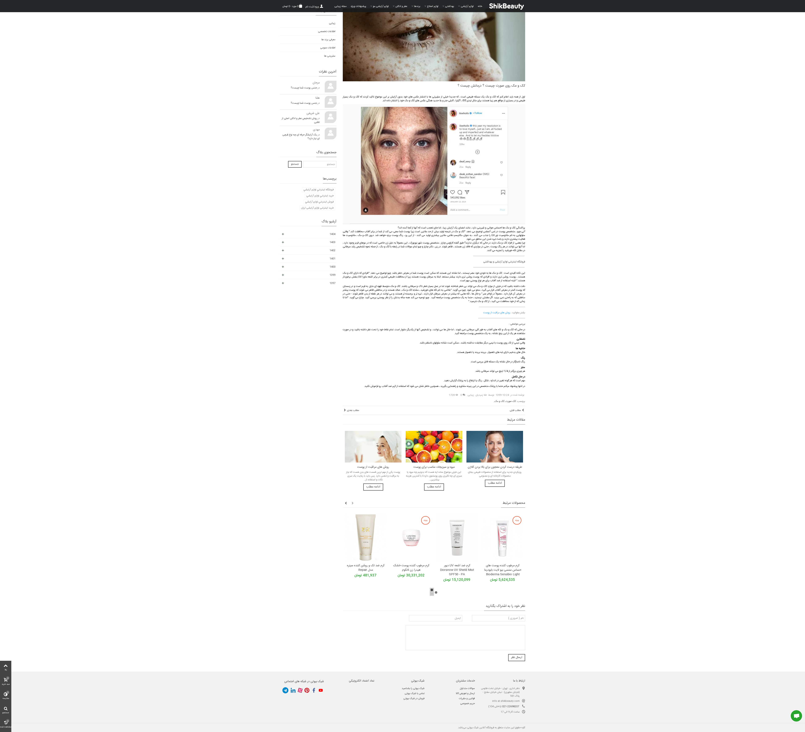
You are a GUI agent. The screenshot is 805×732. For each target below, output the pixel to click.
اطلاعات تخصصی (326, 31)
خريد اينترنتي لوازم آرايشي (320, 196)
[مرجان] (330, 86)
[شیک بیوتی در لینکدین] (293, 690)
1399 (332, 275)
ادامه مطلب (373, 486)
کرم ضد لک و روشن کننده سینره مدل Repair (365, 568)
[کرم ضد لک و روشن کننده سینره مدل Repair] (365, 537)
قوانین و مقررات (467, 698)
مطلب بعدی (353, 410)
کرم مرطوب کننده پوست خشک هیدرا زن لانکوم (411, 568)
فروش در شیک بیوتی (414, 698)
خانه (480, 6)
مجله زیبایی (340, 6)
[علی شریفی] (330, 117)
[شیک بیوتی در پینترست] (307, 690)
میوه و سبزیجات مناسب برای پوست (434, 467)
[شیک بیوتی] (504, 6)
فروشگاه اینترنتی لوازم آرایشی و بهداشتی (504, 262)
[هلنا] (330, 102)
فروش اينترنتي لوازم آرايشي (319, 202)
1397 (332, 283)
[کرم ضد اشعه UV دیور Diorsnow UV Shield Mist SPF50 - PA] (457, 537)
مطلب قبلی (515, 410)
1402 (332, 250)
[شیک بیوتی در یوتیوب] (321, 690)
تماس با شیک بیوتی (415, 693)
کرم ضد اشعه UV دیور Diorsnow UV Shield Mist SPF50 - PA (457, 570)
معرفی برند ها (328, 40)
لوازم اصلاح (432, 6)
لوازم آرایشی (467, 6)
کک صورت (511, 401)
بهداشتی (449, 6)
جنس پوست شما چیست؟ (304, 88)
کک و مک (499, 401)
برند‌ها (417, 6)
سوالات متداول (467, 688)
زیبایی (470, 395)
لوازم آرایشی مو (381, 6)
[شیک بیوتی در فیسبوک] (314, 690)
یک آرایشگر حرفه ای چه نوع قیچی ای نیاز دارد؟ (301, 137)
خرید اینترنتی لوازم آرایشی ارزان (317, 208)
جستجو (295, 164)
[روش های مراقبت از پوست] (373, 447)
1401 (332, 259)
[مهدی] (330, 133)
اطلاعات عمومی (327, 48)
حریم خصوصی (467, 703)
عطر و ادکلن (401, 6)
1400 (332, 267)
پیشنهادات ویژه (358, 6)
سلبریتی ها (329, 56)
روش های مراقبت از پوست (373, 467)
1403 (332, 242)
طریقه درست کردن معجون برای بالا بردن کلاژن (495, 467)
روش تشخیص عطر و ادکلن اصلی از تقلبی (301, 120)
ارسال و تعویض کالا (465, 693)
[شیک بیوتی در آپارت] (300, 690)
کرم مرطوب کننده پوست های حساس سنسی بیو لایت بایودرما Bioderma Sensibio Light (502, 570)
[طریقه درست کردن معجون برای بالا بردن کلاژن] (494, 447)
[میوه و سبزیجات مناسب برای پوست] (434, 447)
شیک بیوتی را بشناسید (413, 688)
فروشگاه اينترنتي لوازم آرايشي (318, 190)
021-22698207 (510, 706)
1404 (332, 234)
